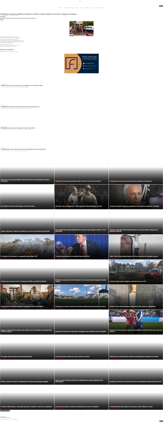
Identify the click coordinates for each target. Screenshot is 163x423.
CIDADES (60, 7)
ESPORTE (81, 7)
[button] (5, 411)
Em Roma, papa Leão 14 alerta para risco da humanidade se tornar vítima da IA (25, 138)
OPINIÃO (96, 7)
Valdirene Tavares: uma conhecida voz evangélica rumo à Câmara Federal (23, 74)
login (7, 51)
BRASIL (72, 7)
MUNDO (91, 7)
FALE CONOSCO (101, 7)
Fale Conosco (16, 419)
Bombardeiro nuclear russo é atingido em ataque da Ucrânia (19, 116)
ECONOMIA (87, 7)
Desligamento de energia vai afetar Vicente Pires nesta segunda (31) (22, 95)
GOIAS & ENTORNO (66, 7)
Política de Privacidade (3, 419)
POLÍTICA (76, 7)
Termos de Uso (10, 419)
